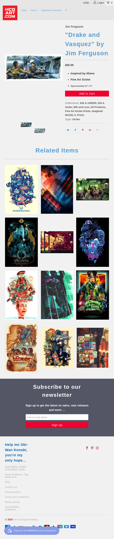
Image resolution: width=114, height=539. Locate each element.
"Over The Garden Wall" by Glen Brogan (57, 347)
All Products (98, 107)
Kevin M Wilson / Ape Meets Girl (17, 476)
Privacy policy (13, 492)
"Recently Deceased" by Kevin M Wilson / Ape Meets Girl (92, 189)
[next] (59, 67)
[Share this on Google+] (90, 130)
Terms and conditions (17, 497)
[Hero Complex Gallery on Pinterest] (92, 448)
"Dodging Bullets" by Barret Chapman (57, 295)
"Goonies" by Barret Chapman (21, 347)
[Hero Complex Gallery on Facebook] (87, 448)
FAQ (7, 482)
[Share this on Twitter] (68, 130)
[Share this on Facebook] (75, 130)
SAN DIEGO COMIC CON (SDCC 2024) (16, 468)
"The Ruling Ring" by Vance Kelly (21, 242)
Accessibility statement (12, 508)
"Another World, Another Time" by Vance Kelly (92, 242)
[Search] (66, 10)
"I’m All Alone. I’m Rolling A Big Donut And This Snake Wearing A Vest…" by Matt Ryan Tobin (21, 295)
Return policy (12, 502)
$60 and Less (81, 107)
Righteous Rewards (51, 10)
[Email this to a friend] (98, 130)
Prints (80, 115)
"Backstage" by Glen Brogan (92, 347)
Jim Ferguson (74, 26)
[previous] (8, 67)
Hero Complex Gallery (25, 519)
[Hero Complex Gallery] (10, 13)
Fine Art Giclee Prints (77, 111)
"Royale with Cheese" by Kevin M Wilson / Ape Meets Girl (57, 242)
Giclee (76, 119)
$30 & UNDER (88, 103)
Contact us (11, 487)
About (34, 10)
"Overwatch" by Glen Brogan (21, 189)
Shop (24, 10)
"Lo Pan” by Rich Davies (92, 295)
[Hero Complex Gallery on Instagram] (97, 448)
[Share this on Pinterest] (83, 130)
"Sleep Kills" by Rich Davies (57, 189)
